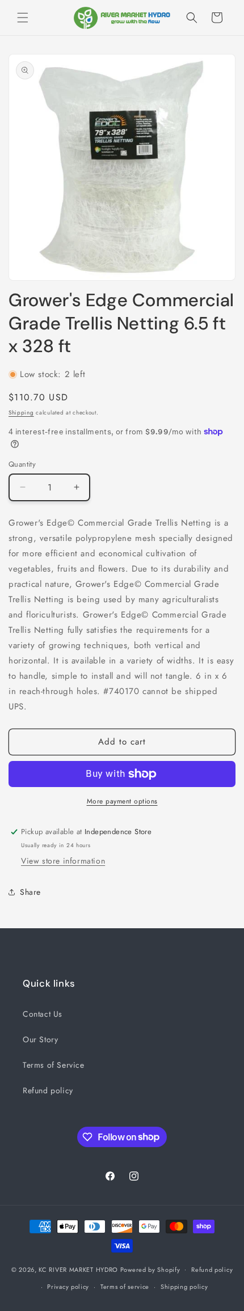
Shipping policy (184, 1286)
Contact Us (42, 1014)
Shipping (21, 412)
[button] (22, 17)
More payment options (122, 801)
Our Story (40, 1039)
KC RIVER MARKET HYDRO (78, 1269)
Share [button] (30, 892)
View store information (63, 860)
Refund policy (48, 1090)
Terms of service (124, 1286)
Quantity (22, 464)
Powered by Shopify (150, 1269)
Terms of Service (54, 1065)
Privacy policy (68, 1286)
